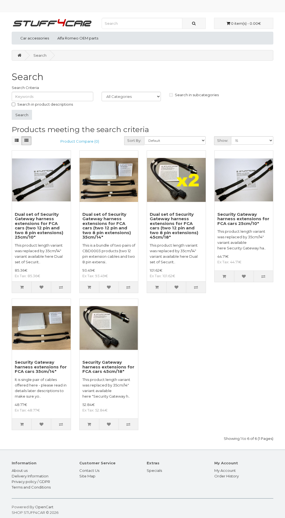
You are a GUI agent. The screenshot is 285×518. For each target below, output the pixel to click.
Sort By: (134, 140)
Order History (226, 476)
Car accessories (34, 38)
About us (20, 470)
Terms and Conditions (31, 487)
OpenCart (44, 507)
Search (39, 55)
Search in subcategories (197, 95)
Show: (222, 140)
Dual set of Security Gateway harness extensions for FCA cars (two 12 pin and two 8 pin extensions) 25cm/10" (39, 226)
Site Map (87, 476)
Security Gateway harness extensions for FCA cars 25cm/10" (243, 219)
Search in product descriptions (45, 104)
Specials (154, 470)
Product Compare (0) (79, 141)
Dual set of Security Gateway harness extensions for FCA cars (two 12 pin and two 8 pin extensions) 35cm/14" (106, 226)
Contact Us (89, 470)
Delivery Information (30, 476)
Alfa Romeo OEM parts (77, 38)
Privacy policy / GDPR (31, 481)
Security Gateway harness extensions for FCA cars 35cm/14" (41, 367)
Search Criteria (25, 87)
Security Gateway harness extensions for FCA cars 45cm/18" (108, 367)
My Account (225, 470)
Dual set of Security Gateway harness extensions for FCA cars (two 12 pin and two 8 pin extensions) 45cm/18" (174, 226)
